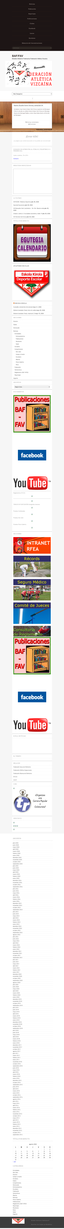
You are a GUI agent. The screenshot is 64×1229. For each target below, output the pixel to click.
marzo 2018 (16, 1039)
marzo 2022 (16, 945)
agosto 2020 (16, 982)
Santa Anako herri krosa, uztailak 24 (28, 105)
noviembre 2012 (17, 1130)
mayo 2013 (16, 1118)
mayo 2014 (16, 1103)
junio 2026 (16, 845)
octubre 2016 (16, 1064)
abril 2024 (15, 895)
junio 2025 (16, 868)
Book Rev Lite (35, 1224)
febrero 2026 (16, 853)
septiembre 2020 (17, 980)
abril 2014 (15, 1105)
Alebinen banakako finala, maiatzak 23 (24, 313)
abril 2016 (15, 1072)
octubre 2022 (16, 930)
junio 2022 (16, 939)
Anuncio (15, 321)
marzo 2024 (16, 897)
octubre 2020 (16, 978)
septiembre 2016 (17, 1066)
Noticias (32, 4)
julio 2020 (15, 985)
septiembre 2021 (17, 957)
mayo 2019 (16, 1012)
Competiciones (19, 349)
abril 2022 (15, 943)
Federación (32, 9)
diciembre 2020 (17, 974)
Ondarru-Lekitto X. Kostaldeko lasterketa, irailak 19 (27, 214)
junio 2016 (16, 1068)
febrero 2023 (16, 922)
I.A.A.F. (15, 780)
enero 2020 (16, 997)
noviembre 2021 (17, 953)
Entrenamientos (20, 336)
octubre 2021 (16, 955)
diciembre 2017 (17, 1045)
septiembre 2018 (17, 1028)
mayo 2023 (16, 916)
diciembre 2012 (17, 1128)
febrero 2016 (16, 1076)
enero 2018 (16, 1043)
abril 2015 (15, 1089)
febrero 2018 (16, 1041)
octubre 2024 (16, 885)
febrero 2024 (16, 899)
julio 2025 (15, 866)
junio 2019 (16, 1010)
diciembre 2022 (17, 926)
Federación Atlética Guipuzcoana (22, 770)
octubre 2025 (16, 862)
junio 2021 (16, 962)
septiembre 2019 (17, 1005)
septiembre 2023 (17, 910)
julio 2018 (15, 1030)
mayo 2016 (16, 1070)
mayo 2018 (16, 1035)
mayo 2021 (16, 964)
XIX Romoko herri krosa (19, 217)
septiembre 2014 (17, 1097)
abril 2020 (15, 991)
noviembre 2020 (17, 976)
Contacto (16, 159)
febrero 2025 (16, 876)
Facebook (32, 28)
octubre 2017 (16, 1049)
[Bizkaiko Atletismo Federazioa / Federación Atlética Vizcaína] (32, 473)
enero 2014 (16, 1112)
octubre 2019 (16, 1003)
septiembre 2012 (17, 1135)
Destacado (16, 328)
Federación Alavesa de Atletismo (22, 773)
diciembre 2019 (17, 999)
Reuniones (19, 341)
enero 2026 (16, 855)
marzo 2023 (16, 920)
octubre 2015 (16, 1082)
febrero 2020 (16, 995)
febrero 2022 (16, 947)
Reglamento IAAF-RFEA (21, 372)
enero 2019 (16, 1020)
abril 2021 (15, 966)
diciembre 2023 (17, 903)
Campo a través (20, 354)
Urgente (15, 378)
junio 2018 (16, 1032)
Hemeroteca (18, 370)
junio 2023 (16, 914)
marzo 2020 (16, 993)
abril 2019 (15, 1014)
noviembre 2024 (17, 882)
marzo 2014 (16, 1107)
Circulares (17, 347)
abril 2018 (15, 1037)
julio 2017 (15, 1053)
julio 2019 (15, 1007)
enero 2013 (16, 1126)
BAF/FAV (17, 56)
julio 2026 (15, 843)
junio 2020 (16, 987)
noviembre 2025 (17, 860)
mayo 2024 (16, 893)
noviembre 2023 (17, 905)
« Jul (14, 1162)
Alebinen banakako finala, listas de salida (24, 310)
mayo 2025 (16, 870)
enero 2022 (16, 949)
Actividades (18, 334)
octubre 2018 (16, 1026)
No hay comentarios (33, 122)
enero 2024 (16, 901)
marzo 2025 (16, 874)
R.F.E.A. (15, 777)
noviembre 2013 (17, 1114)
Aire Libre (18, 352)
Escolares (32, 38)
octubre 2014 (16, 1095)
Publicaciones (32, 19)
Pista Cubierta (20, 362)
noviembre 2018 (17, 1024)
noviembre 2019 (17, 1001)
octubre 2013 (16, 1116)
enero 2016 (16, 1078)
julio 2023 (15, 912)
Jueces (32, 33)
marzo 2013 (16, 1122)
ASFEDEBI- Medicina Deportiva (22, 202)
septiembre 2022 (17, 932)
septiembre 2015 (17, 1085)
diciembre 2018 (17, 1022)
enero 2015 (16, 1093)
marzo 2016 (16, 1074)
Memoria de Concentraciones (32, 43)
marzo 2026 (16, 851)
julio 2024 (15, 889)
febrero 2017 (16, 1057)
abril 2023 (15, 918)
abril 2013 (15, 1120)
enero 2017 (16, 1060)
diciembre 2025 (17, 857)
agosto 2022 (16, 935)
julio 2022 (15, 937)
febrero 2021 (16, 970)
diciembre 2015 (17, 1080)
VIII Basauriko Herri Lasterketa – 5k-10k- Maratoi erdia (28, 208)
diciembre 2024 (17, 880)
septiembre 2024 (17, 887)
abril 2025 (15, 872)
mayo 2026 (16, 847)
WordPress (49, 1224)
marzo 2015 (16, 1091)
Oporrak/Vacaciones (19, 205)
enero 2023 (16, 924)
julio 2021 (15, 960)
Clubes (32, 23)
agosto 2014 (16, 1099)
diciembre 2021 (17, 951)
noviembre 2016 (17, 1062)
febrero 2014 (16, 1110)
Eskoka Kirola (21, 303)
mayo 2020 (16, 989)
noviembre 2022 (17, 928)
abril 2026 (15, 849)
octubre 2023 (16, 907)
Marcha (18, 359)
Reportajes (32, 14)
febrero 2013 (16, 1124)
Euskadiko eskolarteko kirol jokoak (22, 307)
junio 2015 (16, 1087)
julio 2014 (15, 1101)
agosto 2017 (16, 1051)
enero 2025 (16, 878)
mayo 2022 (16, 941)
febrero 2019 (16, 1018)
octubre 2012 (16, 1132)
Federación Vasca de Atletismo (22, 767)
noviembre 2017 (17, 1047)
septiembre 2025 (17, 864)
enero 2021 (16, 972)
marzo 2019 (16, 1016)
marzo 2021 (16, 968)
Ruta (17, 365)
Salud (17, 344)
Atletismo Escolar (21, 266)
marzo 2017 (16, 1055)
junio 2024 (16, 891)
